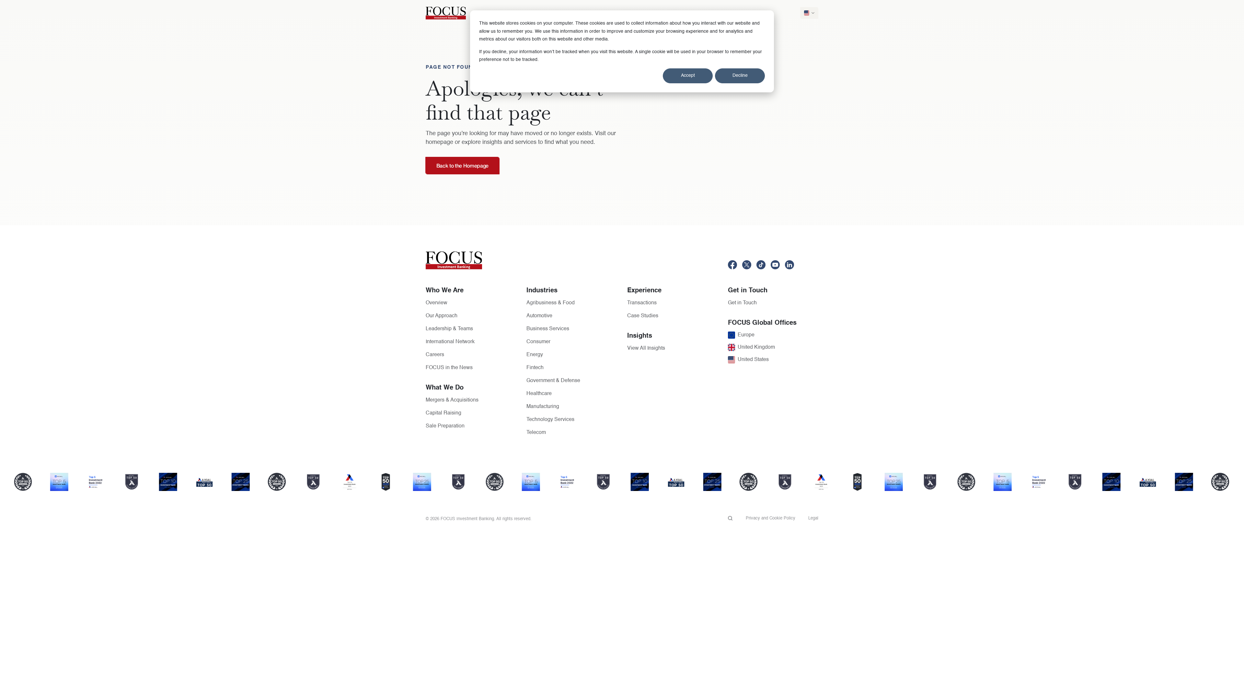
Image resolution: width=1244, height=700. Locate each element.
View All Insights (646, 348)
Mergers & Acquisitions (452, 400)
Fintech (535, 367)
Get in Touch (742, 303)
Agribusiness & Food (550, 303)
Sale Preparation (445, 426)
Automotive (539, 316)
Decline (740, 75)
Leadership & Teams (449, 329)
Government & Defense (553, 380)
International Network (450, 341)
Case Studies (642, 316)
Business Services (547, 329)
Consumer (538, 341)
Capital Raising (443, 413)
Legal (813, 518)
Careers (435, 354)
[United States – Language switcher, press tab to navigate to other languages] (809, 13)
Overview (436, 303)
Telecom (536, 432)
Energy (534, 354)
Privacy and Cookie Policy (770, 518)
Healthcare (539, 393)
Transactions (642, 303)
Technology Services (550, 419)
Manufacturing (542, 406)
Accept (688, 75)
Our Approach (441, 316)
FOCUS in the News (449, 367)
